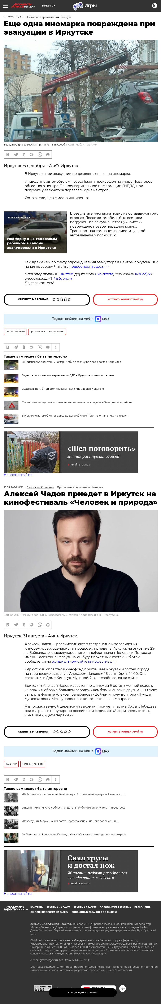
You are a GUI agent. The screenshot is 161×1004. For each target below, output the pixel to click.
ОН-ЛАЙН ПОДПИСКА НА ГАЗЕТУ (49, 912)
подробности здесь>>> (89, 267)
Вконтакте (104, 274)
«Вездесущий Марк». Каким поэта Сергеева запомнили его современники (70, 821)
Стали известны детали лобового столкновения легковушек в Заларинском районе (77, 402)
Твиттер (66, 274)
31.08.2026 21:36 (13, 487)
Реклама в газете (85, 907)
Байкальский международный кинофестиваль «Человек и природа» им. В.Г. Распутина (61, 614)
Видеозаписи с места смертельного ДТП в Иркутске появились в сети (68, 375)
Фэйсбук (142, 274)
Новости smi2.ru (18, 475)
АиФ (94, 144)
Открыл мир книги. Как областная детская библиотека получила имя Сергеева (74, 807)
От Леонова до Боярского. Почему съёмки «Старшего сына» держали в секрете (74, 834)
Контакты (36, 907)
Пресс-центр (142, 907)
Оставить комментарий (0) (125, 299)
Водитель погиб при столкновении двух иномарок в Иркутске (63, 388)
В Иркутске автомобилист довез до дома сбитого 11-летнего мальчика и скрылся (75, 415)
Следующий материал (82, 992)
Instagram (63, 278)
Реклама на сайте (58, 907)
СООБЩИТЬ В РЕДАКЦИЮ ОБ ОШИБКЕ (94, 912)
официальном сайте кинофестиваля (83, 661)
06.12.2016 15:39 (13, 17)
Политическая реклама (115, 907)
